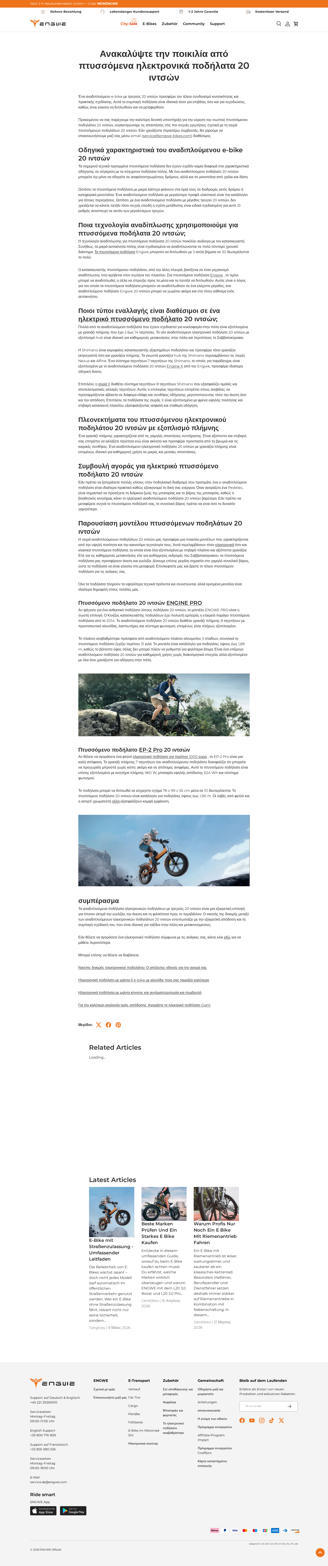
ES (283, 1544)
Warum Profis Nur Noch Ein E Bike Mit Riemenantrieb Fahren (215, 1233)
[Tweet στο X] (99, 1025)
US (262, 1544)
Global (252, 1544)
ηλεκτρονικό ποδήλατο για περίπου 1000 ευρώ (170, 757)
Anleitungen (207, 1402)
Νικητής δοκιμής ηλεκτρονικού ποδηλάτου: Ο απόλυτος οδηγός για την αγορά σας (142, 967)
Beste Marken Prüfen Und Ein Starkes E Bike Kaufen (159, 1233)
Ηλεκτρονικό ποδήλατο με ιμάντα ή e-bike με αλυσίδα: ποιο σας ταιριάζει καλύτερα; (143, 980)
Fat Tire (134, 1397)
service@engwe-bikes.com (167, 136)
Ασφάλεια (169, 1402)
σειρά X (104, 384)
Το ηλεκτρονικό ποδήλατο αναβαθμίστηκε (173, 1428)
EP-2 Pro (150, 750)
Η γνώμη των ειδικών (212, 1419)
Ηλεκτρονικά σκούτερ (143, 1443)
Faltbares (135, 1422)
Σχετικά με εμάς (104, 1389)
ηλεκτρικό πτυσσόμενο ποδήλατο (130, 319)
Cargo (133, 1406)
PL (292, 1544)
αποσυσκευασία (209, 1410)
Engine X (175, 366)
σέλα (116, 801)
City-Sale (128, 24)
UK (271, 1544)
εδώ (227, 937)
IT (280, 1544)
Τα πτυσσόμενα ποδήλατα (114, 252)
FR (276, 1544)
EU (258, 1544)
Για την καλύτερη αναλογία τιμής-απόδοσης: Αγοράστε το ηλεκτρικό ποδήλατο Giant (144, 1005)
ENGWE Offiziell (50, 1549)
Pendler (134, 1414)
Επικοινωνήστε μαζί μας (110, 1397)
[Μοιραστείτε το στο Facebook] (108, 1025)
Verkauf (134, 1389)
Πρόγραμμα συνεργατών (215, 1427)
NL (288, 1544)
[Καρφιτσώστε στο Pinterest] (118, 1025)
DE (267, 1544)
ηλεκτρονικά (224, 545)
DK (296, 1544)
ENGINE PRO (184, 603)
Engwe (216, 275)
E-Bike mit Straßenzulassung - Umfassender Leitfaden (111, 1250)
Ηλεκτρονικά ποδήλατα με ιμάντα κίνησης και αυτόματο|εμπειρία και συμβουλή (139, 992)
